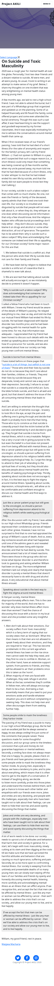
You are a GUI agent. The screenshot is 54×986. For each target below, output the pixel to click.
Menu (46, 4)
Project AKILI (11, 4)
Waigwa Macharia (11, 944)
